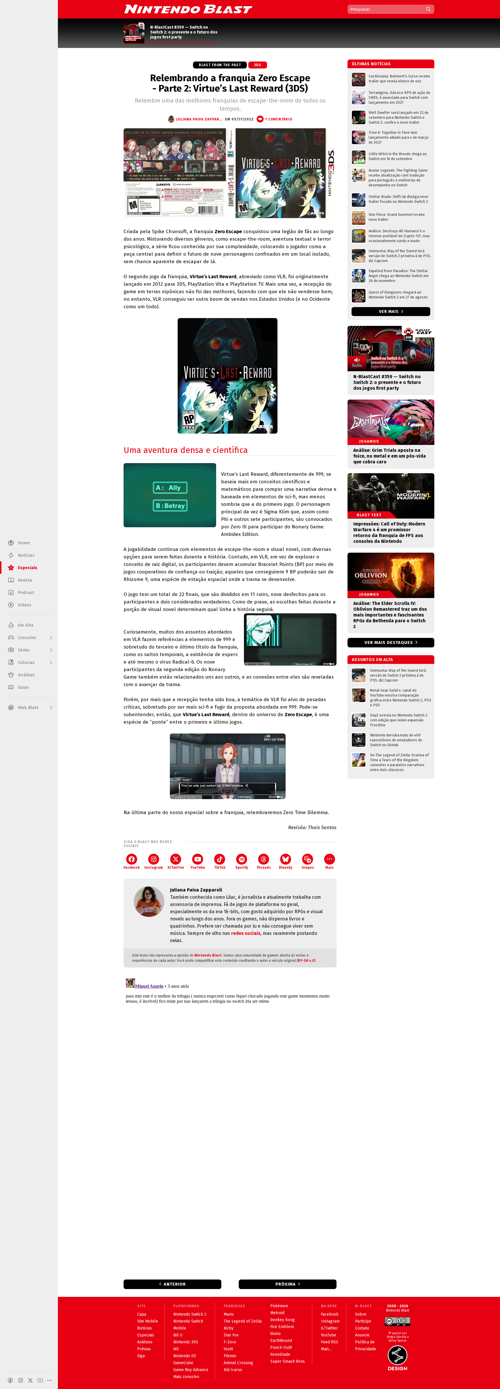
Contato (362, 1328)
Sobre (360, 1314)
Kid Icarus (233, 1369)
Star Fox (231, 1335)
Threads (263, 868)
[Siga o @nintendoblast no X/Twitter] (30, 1380)
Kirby (229, 1328)
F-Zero (230, 1342)
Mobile (179, 1328)
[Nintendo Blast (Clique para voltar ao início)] (188, 9)
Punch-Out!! (281, 1347)
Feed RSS (329, 1342)
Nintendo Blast (208, 955)
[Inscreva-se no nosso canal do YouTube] (40, 1380)
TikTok (219, 868)
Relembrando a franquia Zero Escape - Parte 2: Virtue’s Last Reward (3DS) (230, 83)
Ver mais (389, 311)
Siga (141, 1355)
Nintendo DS (184, 1355)
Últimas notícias (371, 64)
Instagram (153, 868)
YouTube (197, 868)
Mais (330, 868)
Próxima (285, 1284)
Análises (144, 1342)
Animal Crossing (238, 1362)
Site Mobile (147, 1321)
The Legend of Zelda (243, 1321)
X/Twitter (176, 868)
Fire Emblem (282, 1326)
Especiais (145, 1335)
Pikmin (230, 1355)
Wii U (177, 1335)
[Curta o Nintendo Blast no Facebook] (10, 1380)
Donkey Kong (282, 1319)
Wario (275, 1333)
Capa (141, 1314)
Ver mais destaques (389, 642)
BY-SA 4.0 (306, 961)
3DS (257, 65)
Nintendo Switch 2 (189, 1314)
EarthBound (281, 1340)
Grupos (308, 868)
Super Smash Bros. (288, 1361)
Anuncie (362, 1335)
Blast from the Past (220, 65)
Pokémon (279, 1305)
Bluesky (285, 868)
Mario (229, 1314)
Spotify (241, 868)
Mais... (326, 1349)
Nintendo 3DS (185, 1342)
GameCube (183, 1362)
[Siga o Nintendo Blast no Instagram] (20, 1380)
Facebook (132, 868)
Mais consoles (186, 1376)
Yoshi (228, 1349)
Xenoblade (280, 1354)
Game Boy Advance (190, 1369)
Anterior (175, 1284)
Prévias (144, 1349)
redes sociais (245, 933)
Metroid (277, 1312)
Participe (363, 1321)
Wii (176, 1349)
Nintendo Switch (188, 1321)
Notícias (144, 1328)
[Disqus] (230, 1048)
